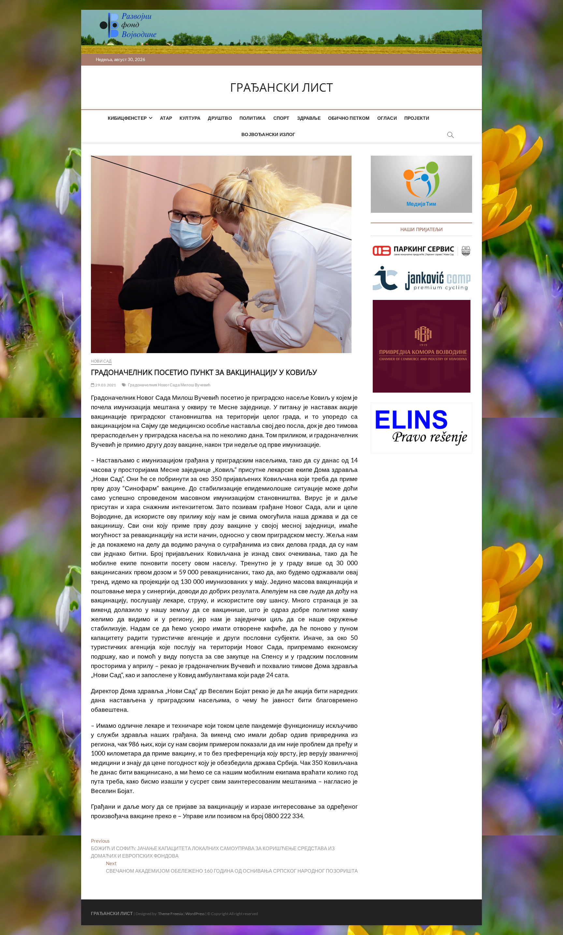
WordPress (195, 913)
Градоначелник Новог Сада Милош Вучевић (169, 384)
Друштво (220, 118)
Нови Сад (101, 361)
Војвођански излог (268, 134)
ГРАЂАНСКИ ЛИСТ (281, 87)
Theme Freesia (170, 913)
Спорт (281, 118)
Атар (166, 118)
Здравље (309, 118)
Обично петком (349, 118)
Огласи (387, 118)
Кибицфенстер (127, 118)
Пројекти (416, 118)
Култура (190, 118)
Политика (252, 118)
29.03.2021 (105, 384)
